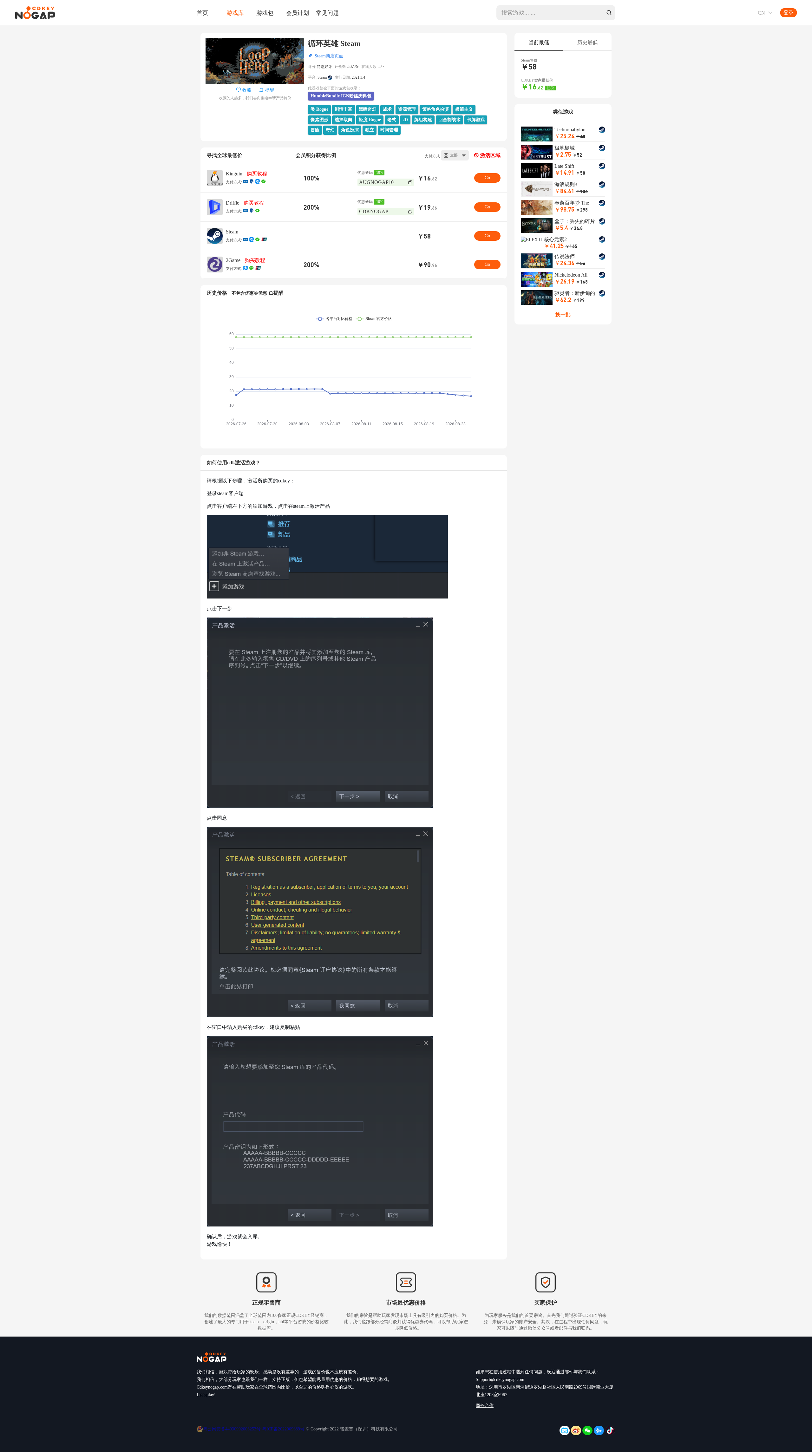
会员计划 (297, 12)
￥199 (579, 300)
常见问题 (327, 12)
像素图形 (319, 119)
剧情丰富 (343, 109)
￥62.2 (562, 299)
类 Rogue (319, 109)
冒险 (315, 130)
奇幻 (330, 130)
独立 (369, 130)
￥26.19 (564, 281)
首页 (202, 12)
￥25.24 (564, 136)
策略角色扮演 (435, 109)
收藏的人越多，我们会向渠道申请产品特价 (255, 98)
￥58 (580, 173)
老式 (391, 119)
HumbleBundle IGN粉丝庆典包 (341, 96)
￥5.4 (561, 227)
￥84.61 (564, 190)
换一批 (563, 314)
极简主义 (464, 109)
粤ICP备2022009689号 (283, 1429)
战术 (387, 109)
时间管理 (389, 130)
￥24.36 (564, 262)
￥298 (582, 210)
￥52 (577, 155)
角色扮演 (350, 130)
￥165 (571, 246)
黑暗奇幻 (368, 109)
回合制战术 (449, 119)
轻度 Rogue (370, 119)
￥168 (582, 282)
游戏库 (235, 12)
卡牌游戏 (476, 119)
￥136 (582, 191)
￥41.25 (554, 245)
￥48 (580, 136)
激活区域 (490, 155)
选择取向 (343, 119)
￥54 (580, 263)
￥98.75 (564, 209)
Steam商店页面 (329, 56)
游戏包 (264, 12)
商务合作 (485, 1405)
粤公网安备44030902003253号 (232, 1429)
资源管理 (407, 109)
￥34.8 (576, 228)
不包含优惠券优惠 (249, 293)
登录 (788, 12)
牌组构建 (423, 119)
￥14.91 (564, 172)
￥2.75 (562, 154)
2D (405, 119)
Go (487, 177)
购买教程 (257, 173)
